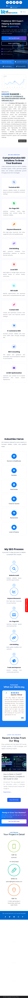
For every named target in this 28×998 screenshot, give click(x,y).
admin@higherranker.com (13, 6)
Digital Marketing (14, 945)
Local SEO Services (21, 62)
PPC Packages (14, 975)
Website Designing (14, 948)
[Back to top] (24, 995)
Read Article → (7, 792)
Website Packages (14, 972)
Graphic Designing (14, 954)
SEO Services (7, 62)
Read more (22, 141)
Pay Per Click (14, 957)
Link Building (7, 66)
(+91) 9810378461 (15, 992)
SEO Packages (14, 966)
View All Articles (14, 800)
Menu (24, 12)
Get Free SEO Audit (14, 38)
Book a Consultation (14, 43)
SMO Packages (14, 969)
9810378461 (14, 7)
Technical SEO (21, 66)
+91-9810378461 (14, 862)
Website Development (14, 951)
